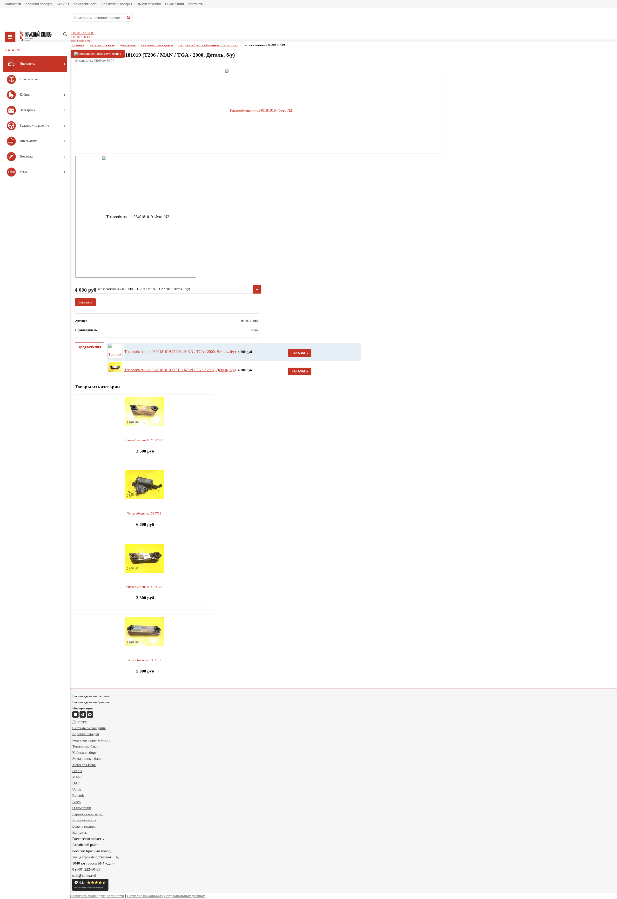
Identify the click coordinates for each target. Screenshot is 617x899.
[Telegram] (83, 714)
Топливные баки (85, 746)
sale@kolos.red (81, 40)
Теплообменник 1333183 (144, 660)
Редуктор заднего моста (91, 740)
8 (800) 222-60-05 (82, 33)
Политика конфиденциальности (97, 896)
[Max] (90, 714)
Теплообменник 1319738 (144, 513)
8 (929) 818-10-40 (82, 37)
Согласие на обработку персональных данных (166, 896)
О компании (174, 4)
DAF (76, 783)
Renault (78, 795)
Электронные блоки (87, 759)
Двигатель (80, 722)
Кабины (63, 4)
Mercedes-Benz (84, 765)
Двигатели (13, 4)
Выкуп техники (149, 4)
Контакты (195, 4)
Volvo (76, 789)
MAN (76, 777)
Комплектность (85, 4)
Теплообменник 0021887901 (144, 440)
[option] (259, 110)
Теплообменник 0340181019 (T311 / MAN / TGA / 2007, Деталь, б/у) (180, 370)
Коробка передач (85, 734)
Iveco (76, 802)
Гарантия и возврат (117, 4)
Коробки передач (38, 4)
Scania (77, 771)
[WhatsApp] (75, 714)
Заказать (85, 302)
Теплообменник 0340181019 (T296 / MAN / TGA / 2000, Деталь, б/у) (180, 352)
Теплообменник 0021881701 (144, 587)
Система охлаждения (89, 728)
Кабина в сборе (84, 753)
